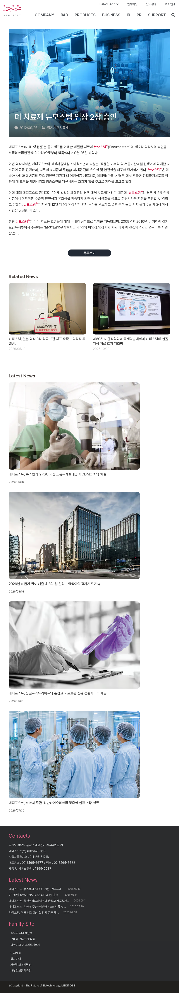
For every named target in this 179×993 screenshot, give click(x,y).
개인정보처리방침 (20, 964)
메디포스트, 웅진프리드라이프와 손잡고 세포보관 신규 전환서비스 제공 (58, 693)
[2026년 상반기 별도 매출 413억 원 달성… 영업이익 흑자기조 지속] (74, 535)
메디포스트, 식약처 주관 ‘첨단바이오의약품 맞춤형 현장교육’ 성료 (54, 803)
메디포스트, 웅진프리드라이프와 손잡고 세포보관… (39, 901)
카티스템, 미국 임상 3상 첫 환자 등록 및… (34, 912)
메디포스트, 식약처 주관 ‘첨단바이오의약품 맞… (37, 906)
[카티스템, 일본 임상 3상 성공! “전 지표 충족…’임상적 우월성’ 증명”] (47, 308)
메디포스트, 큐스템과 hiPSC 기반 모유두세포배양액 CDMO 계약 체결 (57, 474)
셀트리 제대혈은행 (21, 933)
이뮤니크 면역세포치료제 (25, 945)
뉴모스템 (101, 147)
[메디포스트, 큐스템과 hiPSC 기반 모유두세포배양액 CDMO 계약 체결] (74, 426)
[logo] (12, 10)
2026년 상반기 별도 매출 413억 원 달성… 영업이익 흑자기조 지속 (54, 584)
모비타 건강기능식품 (22, 939)
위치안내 (15, 959)
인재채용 (15, 953)
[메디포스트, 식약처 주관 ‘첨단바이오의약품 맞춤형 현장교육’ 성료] (74, 754)
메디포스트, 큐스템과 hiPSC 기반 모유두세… (36, 889)
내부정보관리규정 (20, 970)
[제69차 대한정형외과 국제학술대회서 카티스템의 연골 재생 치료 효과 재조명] (131, 308)
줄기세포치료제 (58, 128)
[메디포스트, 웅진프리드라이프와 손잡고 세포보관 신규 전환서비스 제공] (74, 645)
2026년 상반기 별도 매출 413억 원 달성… (34, 895)
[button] (109, 4)
